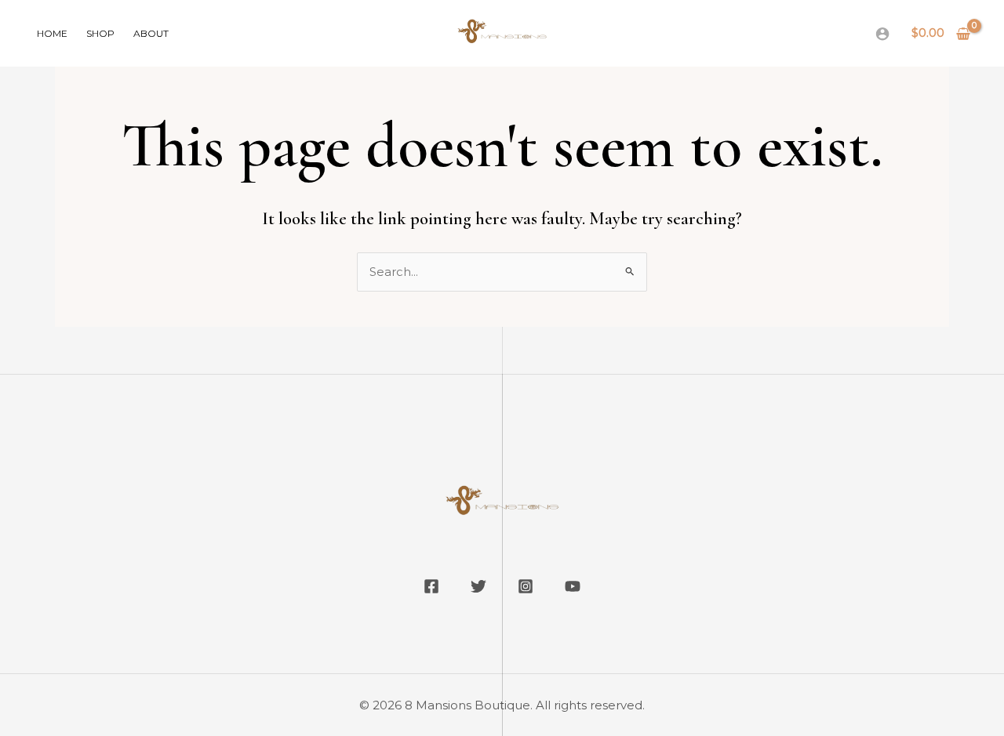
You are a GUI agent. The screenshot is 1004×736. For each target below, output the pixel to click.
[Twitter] (478, 586)
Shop (100, 33)
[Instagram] (525, 586)
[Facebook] (431, 586)
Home (52, 33)
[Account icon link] (882, 34)
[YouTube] (572, 586)
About (151, 33)
